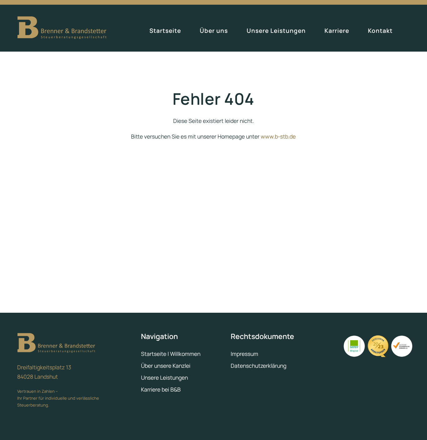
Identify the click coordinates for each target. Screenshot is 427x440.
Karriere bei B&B (161, 389)
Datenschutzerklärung (258, 365)
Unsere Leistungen (276, 31)
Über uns (214, 31)
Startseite (165, 31)
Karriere (336, 31)
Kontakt (380, 31)
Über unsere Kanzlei (165, 365)
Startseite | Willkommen (170, 353)
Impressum (244, 353)
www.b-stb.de (278, 136)
